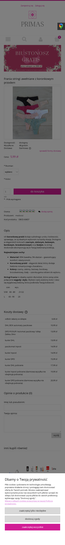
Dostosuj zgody (32, 519)
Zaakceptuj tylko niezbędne (32, 510)
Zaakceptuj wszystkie (32, 527)
